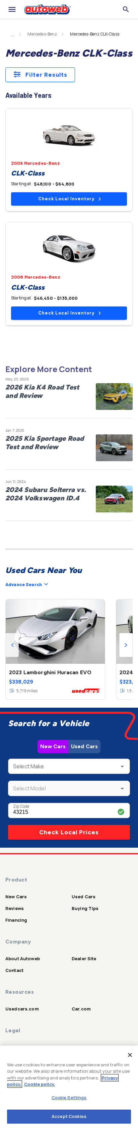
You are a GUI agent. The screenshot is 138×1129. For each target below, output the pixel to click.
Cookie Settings (69, 1098)
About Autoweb (22, 959)
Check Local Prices (69, 832)
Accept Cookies (69, 1116)
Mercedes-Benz (42, 34)
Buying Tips (85, 908)
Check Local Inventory (66, 198)
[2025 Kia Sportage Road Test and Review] (114, 447)
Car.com (81, 1009)
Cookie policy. (39, 1084)
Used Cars (84, 746)
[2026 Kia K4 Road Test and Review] (114, 396)
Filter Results (46, 74)
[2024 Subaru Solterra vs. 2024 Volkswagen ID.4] (114, 499)
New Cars (53, 746)
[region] (69, 1087)
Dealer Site (84, 959)
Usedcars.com (22, 1009)
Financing (16, 920)
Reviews (14, 908)
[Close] (130, 1055)
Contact (14, 970)
